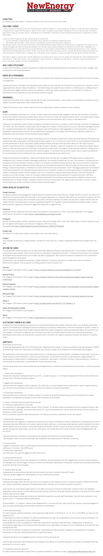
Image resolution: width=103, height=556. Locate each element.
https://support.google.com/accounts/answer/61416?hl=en (58, 270)
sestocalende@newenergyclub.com (81, 552)
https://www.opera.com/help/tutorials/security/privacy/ (50, 318)
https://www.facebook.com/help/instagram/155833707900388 (39, 226)
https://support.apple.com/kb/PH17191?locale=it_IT (55, 303)
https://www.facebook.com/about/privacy (45, 214)
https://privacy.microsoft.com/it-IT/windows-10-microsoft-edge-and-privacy (64, 296)
